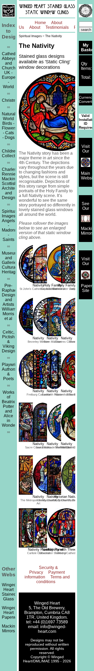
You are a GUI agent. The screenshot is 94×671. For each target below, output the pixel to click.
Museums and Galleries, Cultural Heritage (11, 262)
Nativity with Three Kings (67, 549)
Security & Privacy (43, 569)
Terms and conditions (53, 579)
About (34, 27)
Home (40, 22)
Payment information (45, 574)
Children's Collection (11, 153)
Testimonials (57, 27)
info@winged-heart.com (52, 629)
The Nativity (53, 36)
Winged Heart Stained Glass (9, 592)
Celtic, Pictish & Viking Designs (9, 341)
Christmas (11, 100)
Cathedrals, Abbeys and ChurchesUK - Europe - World (12, 70)
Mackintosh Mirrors (12, 628)
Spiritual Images (30, 36)
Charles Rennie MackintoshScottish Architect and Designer (12, 183)
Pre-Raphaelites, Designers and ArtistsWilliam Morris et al (13, 302)
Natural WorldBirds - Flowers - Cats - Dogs (9, 126)
